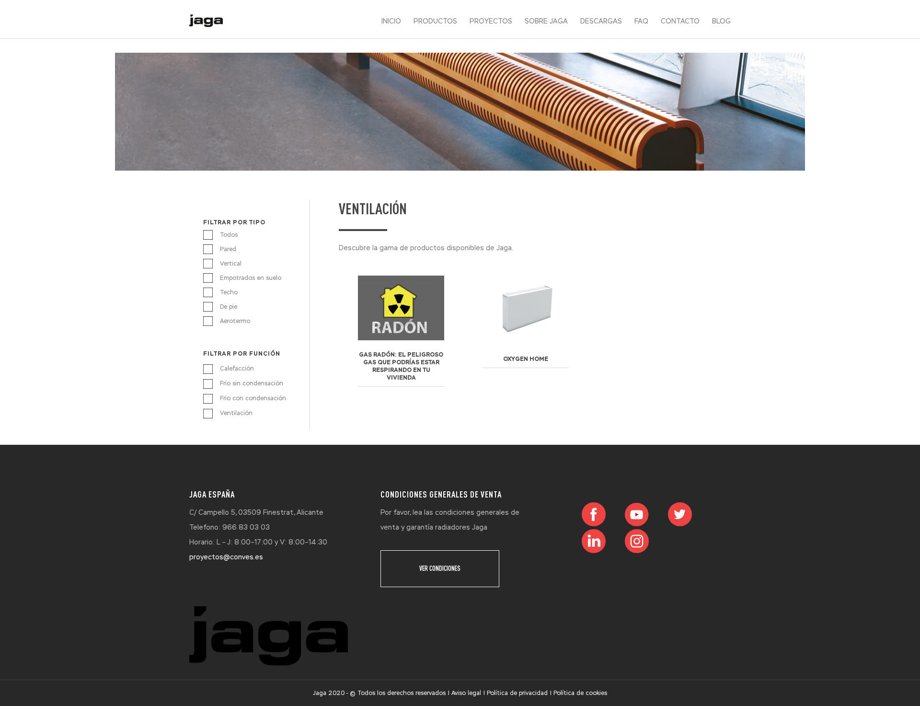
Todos (229, 235)
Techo (229, 292)
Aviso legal (466, 693)
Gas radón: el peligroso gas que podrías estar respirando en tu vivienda (401, 366)
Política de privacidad (517, 693)
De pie (228, 307)
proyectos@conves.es (226, 557)
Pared (228, 249)
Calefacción (237, 368)
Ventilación (236, 413)
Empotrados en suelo (250, 278)
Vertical (231, 263)
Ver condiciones (439, 568)
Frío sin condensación (251, 383)
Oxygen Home (525, 359)
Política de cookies (580, 693)
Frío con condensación (253, 398)
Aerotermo (235, 321)
